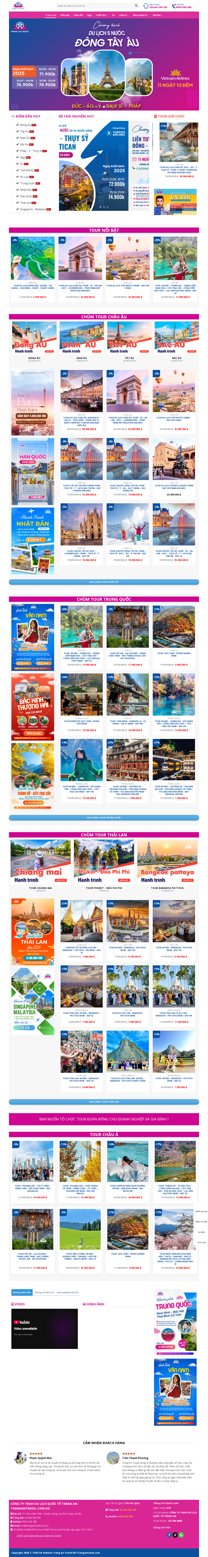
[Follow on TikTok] (175, 1535)
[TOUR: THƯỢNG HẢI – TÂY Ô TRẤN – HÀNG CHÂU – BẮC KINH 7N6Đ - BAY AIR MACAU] (32, 1161)
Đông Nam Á (140, 15)
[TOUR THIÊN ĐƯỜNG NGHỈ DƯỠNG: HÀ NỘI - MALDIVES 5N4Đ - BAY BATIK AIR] (127, 1161)
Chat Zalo (201, 1242)
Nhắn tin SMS (201, 1222)
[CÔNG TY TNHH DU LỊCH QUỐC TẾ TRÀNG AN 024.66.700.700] (31, 6)
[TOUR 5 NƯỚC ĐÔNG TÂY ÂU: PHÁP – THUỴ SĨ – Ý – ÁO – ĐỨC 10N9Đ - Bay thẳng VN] (128, 459)
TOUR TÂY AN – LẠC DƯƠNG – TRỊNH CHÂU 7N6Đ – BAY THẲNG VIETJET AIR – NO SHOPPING (128, 656)
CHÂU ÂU (101, 15)
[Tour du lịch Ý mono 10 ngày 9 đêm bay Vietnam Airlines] (174, 459)
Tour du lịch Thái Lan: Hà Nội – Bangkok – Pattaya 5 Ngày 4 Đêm (127, 1079)
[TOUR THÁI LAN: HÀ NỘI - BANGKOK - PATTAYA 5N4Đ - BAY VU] (82, 1052)
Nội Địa (157, 15)
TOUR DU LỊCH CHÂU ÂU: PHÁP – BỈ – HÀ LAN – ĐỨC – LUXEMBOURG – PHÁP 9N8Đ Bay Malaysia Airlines (80, 288)
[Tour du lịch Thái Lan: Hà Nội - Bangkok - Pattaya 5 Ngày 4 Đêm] (128, 1052)
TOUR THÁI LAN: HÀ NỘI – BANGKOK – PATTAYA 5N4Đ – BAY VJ (81, 1014)
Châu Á (123, 15)
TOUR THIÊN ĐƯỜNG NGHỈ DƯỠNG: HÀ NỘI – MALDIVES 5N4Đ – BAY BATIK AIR (128, 1188)
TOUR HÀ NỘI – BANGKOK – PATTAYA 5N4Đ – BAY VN (174, 948)
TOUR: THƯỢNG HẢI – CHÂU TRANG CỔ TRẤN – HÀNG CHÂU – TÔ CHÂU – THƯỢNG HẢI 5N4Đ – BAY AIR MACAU (80, 1190)
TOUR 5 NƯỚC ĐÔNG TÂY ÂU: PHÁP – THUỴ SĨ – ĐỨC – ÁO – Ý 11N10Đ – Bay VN (127, 553)
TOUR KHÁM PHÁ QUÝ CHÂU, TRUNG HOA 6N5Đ (81, 722)
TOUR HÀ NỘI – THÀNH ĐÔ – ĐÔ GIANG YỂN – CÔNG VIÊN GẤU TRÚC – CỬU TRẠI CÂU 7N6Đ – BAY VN (174, 724)
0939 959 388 (29, 1521)
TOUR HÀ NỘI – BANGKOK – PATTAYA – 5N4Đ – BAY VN (128, 948)
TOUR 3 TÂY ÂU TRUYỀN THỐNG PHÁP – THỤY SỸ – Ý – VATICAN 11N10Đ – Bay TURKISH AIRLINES (81, 488)
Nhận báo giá (201, 1211)
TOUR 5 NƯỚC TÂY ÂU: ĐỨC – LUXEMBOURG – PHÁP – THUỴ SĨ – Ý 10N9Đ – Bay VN (81, 553)
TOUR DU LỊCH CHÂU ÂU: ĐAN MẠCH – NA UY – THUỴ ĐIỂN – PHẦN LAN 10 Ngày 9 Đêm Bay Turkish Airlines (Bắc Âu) (81, 421)
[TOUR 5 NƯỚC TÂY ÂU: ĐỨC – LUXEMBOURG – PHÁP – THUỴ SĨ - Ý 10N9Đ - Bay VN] (82, 524)
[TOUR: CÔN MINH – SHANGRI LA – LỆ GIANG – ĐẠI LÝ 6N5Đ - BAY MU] (128, 694)
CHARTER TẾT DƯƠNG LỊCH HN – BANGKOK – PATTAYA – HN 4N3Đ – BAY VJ (82, 950)
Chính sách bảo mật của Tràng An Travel (39, 1535)
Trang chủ (50, 15)
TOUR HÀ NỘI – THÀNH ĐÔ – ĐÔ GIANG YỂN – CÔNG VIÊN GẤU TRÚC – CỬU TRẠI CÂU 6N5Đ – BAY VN (81, 789)
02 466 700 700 (128, 1509)
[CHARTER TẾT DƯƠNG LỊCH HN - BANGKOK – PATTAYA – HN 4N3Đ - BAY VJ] (82, 921)
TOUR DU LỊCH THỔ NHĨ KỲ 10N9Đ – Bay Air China (127, 286)
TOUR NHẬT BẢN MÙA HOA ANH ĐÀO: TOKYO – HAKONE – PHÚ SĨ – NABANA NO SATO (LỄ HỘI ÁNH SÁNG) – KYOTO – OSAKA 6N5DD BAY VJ (175, 1259)
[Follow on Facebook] (169, 1535)
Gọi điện (201, 1232)
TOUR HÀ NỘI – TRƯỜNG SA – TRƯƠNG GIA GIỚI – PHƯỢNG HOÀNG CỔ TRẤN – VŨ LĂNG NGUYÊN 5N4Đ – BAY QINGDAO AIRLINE (174, 790)
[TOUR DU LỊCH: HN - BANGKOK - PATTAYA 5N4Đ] (128, 986)
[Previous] (17, 64)
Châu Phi (78, 15)
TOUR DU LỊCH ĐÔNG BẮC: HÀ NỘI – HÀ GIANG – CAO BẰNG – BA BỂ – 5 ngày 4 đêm (32, 286)
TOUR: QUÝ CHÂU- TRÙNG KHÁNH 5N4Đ (174, 654)
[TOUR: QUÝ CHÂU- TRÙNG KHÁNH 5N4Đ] (174, 627)
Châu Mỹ (65, 15)
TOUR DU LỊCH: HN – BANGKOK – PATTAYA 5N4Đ (128, 1014)
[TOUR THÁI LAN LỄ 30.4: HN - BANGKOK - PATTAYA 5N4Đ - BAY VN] (174, 986)
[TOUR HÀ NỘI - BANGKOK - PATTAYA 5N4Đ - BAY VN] (174, 921)
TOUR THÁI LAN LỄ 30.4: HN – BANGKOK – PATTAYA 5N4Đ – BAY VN (174, 1014)
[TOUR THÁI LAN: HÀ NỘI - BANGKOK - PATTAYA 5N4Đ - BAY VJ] (82, 986)
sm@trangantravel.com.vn (35, 1525)
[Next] (191, 64)
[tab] (22, 1292)
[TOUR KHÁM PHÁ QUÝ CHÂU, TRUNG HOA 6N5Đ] (82, 694)
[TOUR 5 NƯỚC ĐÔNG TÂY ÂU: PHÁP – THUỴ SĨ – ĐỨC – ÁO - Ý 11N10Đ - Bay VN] (128, 524)
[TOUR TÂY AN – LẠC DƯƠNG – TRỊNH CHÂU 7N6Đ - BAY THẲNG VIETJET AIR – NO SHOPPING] (128, 627)
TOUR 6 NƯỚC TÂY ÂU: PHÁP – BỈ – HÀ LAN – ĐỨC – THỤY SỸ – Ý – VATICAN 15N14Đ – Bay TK (174, 553)
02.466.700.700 (33, 1517)
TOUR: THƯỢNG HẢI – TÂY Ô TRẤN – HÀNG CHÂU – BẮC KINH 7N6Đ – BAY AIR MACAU (33, 1188)
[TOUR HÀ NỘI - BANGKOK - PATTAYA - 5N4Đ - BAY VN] (128, 921)
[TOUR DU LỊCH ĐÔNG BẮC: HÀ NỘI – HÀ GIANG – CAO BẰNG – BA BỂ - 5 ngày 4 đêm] (33, 258)
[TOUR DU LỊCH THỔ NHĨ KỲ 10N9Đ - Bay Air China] (128, 258)
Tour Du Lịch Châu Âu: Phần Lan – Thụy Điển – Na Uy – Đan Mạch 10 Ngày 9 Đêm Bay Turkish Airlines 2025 (177, 171)
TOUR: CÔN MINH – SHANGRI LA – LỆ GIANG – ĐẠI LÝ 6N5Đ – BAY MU (128, 722)
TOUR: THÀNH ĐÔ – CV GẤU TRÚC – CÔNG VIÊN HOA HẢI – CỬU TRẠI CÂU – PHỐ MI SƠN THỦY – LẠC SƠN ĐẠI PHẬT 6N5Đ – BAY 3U (175, 1190)
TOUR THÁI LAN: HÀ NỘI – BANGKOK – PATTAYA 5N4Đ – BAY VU (81, 1079)
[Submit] (136, 6)
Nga (89, 15)
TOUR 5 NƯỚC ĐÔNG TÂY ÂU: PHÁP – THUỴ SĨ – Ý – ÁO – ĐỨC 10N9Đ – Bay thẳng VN (128, 488)
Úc (113, 15)
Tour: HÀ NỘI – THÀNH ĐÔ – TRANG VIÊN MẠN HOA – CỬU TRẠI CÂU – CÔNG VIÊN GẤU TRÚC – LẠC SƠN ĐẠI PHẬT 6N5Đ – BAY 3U (175, 289)
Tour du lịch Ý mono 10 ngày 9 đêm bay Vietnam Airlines (174, 486)
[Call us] (181, 1535)
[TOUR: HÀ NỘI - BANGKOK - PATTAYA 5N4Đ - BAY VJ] (174, 1052)
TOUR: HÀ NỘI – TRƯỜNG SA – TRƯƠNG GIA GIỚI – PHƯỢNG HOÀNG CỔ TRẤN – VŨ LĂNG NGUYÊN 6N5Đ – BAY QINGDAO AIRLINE (127, 790)
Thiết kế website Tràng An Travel (52, 1552)
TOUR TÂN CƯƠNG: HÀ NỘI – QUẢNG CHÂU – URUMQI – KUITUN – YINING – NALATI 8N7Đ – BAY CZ (80, 1256)
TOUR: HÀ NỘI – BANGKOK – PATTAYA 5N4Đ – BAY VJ (174, 1079)
